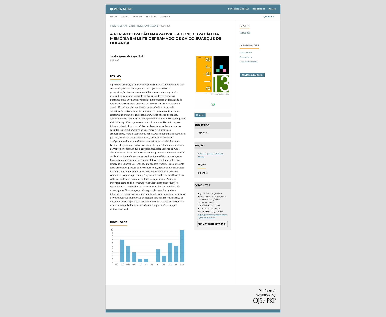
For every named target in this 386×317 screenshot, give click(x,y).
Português (245, 32)
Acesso (272, 9)
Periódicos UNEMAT (238, 9)
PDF (201, 115)
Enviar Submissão (252, 75)
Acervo (137, 16)
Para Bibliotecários (248, 61)
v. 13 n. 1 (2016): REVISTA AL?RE (143, 26)
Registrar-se (258, 9)
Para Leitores (246, 52)
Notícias (151, 16)
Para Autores (246, 57)
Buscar (269, 16)
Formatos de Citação (211, 224)
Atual (124, 16)
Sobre (165, 16)
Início (113, 16)
